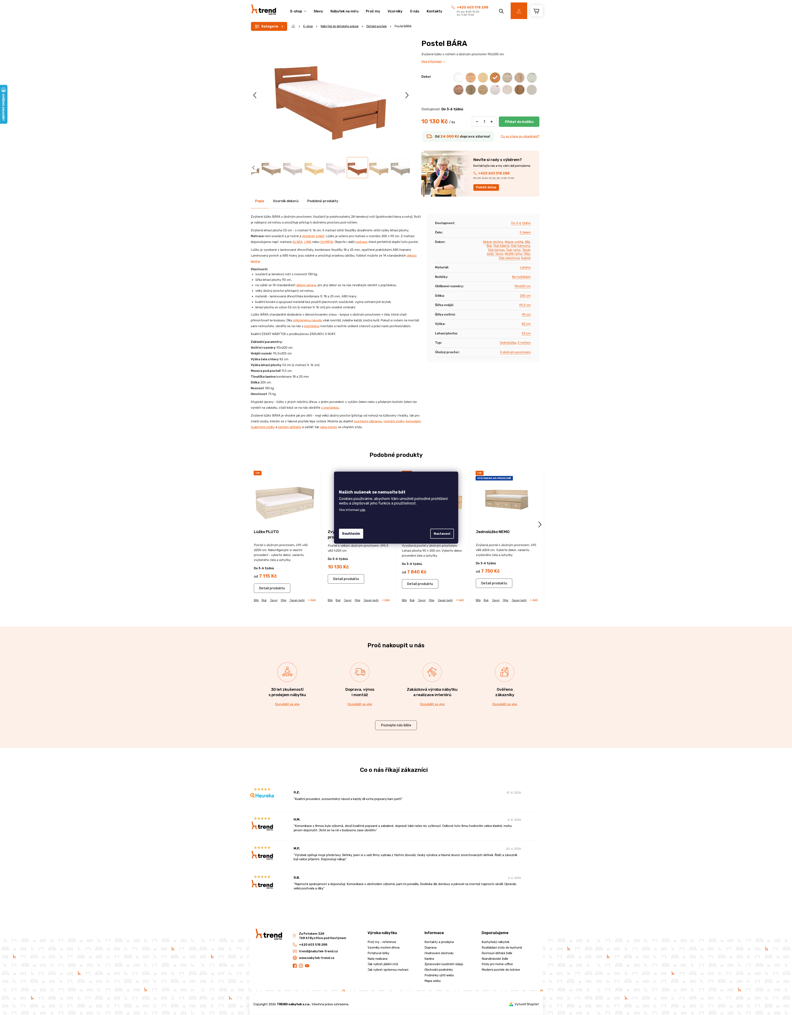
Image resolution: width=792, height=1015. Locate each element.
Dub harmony (520, 246)
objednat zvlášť (313, 236)
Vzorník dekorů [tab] (286, 201)
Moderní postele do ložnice (501, 970)
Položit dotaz (486, 187)
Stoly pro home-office (497, 964)
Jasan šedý (297, 600)
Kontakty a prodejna (439, 942)
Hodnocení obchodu (438, 953)
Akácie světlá (514, 242)
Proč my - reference (382, 942)
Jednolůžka (508, 343)
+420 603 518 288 (472, 7)
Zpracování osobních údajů (443, 964)
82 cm (526, 324)
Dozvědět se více (287, 704)
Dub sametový (509, 258)
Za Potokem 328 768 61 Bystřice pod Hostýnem (322, 936)
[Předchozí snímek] (255, 95)
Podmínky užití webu (439, 975)
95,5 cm (525, 305)
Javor (499, 254)
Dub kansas (496, 250)
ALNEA (298, 242)
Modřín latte (513, 254)
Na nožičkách (521, 277)
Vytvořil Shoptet (527, 1004)
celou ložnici (328, 427)
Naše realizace (378, 959)
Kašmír (526, 258)
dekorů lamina (306, 285)
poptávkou (311, 326)
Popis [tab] (259, 201)
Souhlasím (351, 534)
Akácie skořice (493, 242)
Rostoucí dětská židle (497, 953)
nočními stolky (394, 421)
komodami (413, 421)
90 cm (526, 314)
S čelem (525, 232)
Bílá (527, 242)
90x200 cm (523, 286)
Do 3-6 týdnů (521, 223)
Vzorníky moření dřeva (383, 947)
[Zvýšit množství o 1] (492, 122)
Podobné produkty (322, 201)
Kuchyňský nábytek (495, 942)
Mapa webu (432, 981)
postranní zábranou (368, 421)
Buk (489, 246)
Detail (264, 588)
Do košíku (519, 122)
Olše (527, 254)
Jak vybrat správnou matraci (388, 970)
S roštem (524, 343)
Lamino (525, 267)
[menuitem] (298, 9)
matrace (361, 242)
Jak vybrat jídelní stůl (383, 964)
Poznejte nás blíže (396, 725)
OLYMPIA (326, 242)
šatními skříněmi (289, 427)
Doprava (430, 947)
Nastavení (442, 534)
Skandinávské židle (495, 959)
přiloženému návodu (307, 320)
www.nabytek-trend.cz (316, 958)
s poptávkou (330, 408)
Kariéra (429, 959)
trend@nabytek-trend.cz (318, 951)
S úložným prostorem (515, 352)
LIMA (307, 242)
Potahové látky (378, 953)
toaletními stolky (263, 427)
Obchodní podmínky (438, 970)
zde (362, 510)
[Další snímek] (407, 95)
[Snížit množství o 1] (477, 122)
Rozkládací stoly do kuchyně (502, 947)
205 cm (525, 296)
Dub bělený (501, 246)
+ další (312, 600)
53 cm (526, 333)
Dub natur (513, 250)
